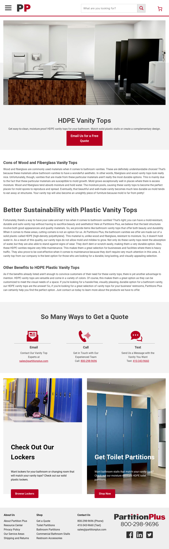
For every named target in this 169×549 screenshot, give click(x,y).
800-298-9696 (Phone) (90, 521)
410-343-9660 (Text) (89, 525)
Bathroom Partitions (48, 529)
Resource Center (13, 525)
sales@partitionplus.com (33, 361)
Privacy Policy (12, 529)
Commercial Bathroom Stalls (53, 533)
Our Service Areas (14, 533)
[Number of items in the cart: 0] (160, 8)
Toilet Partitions (45, 525)
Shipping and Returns (16, 538)
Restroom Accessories (49, 538)
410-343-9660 (141, 361)
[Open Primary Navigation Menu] (8, 8)
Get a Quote (43, 521)
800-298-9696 (89, 361)
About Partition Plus (15, 521)
